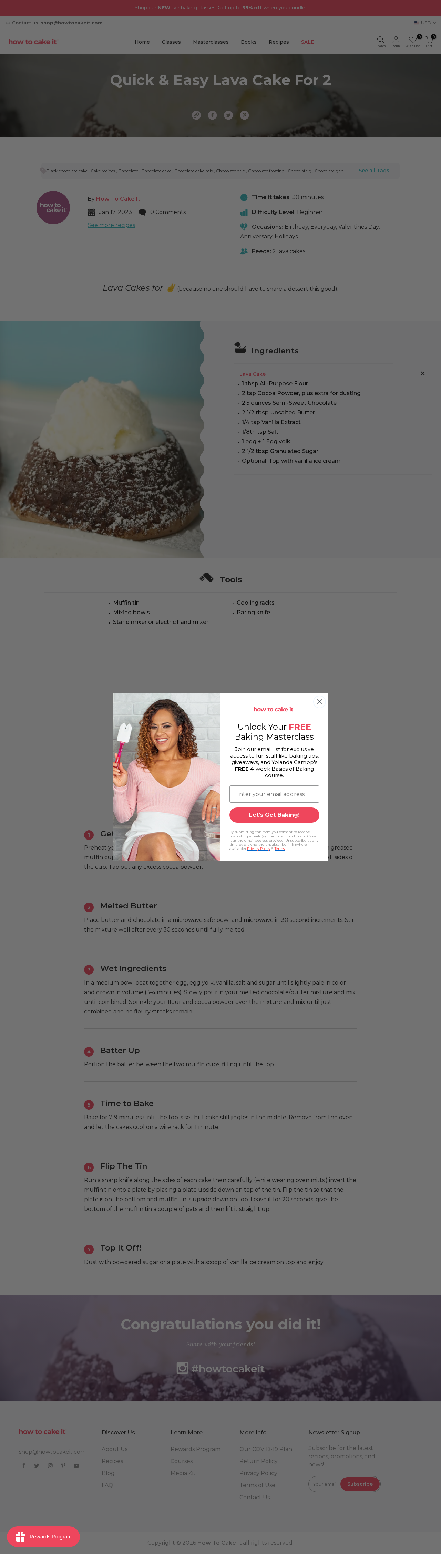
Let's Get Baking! (274, 815)
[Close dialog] (320, 702)
